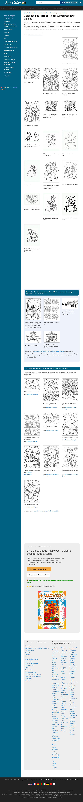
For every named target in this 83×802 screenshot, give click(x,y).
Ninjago (63, 716)
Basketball (55, 675)
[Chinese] (51, 784)
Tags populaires (33, 779)
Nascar (63, 711)
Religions (28, 681)
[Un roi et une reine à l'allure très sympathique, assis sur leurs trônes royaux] (51, 111)
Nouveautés (22, 8)
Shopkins (72, 677)
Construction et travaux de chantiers (55, 701)
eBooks (68, 8)
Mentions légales (50, 779)
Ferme (54, 763)
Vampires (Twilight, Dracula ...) (73, 721)
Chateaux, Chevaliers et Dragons (55, 691)
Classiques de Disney (31, 659)
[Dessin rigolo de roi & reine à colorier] (51, 214)
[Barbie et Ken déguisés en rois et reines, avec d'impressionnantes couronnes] (32, 245)
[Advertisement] (40, 50)
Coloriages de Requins (71, 439)
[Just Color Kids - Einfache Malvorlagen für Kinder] (47, 784)
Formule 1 (64, 648)
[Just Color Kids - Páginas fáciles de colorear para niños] (38, 784)
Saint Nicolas (73, 669)
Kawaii (63, 673)
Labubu (63, 679)
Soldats (72, 692)
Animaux (27, 652)
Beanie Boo (55, 677)
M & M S (63, 692)
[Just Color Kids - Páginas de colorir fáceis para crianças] (41, 784)
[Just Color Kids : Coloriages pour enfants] (15, 2)
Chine (53, 695)
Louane (63, 690)
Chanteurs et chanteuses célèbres (55, 685)
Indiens (63, 665)
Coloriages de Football (52, 430)
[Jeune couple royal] (32, 79)
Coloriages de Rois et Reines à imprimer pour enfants (52, 13)
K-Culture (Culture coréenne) (33, 674)
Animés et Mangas (30, 672)
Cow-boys (55, 710)
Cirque (54, 697)
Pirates (63, 720)
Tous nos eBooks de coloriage (38, 575)
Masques (63, 697)
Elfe (53, 743)
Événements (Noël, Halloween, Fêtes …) (37, 648)
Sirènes (72, 690)
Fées (53, 761)
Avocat (54, 672)
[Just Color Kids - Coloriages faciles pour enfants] (34, 784)
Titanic (71, 709)
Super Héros (29, 670)
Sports (71, 696)
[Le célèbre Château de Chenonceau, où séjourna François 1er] (70, 308)
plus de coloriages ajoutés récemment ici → (46, 511)
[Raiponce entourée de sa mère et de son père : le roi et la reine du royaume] (51, 182)
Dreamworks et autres (31, 663)
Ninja (62, 713)
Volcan (72, 730)
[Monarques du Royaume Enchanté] (70, 90)
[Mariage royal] (32, 181)
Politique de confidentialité (72, 779)
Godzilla (63, 658)
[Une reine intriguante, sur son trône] (70, 150)
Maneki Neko (64, 694)
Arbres (54, 662)
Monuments (64, 709)
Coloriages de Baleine (51, 407)
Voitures (72, 728)
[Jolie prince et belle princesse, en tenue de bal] (51, 150)
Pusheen (72, 652)
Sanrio (71, 673)
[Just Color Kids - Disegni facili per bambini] (44, 784)
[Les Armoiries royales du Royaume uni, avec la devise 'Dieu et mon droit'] (52, 342)
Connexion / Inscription (70, 2)
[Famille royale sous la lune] (70, 59)
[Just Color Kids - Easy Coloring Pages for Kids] (30, 784)
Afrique (54, 656)
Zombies (72, 734)
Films (26, 667)
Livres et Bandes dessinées (33, 676)
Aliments (54, 658)
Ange (53, 660)
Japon (62, 671)
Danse (54, 716)
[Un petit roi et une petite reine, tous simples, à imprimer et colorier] (32, 141)
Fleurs (54, 765)
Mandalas (28, 646)
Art (26, 657)
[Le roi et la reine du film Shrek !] (70, 181)
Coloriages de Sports (32, 394)
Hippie (63, 660)
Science (72, 675)
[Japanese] (54, 784)
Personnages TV (30, 665)
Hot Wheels (64, 662)
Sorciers (72, 694)
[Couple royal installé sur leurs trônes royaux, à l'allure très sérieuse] (70, 111)
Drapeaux (55, 732)
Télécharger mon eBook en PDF (39, 569)
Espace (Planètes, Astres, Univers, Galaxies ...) (55, 751)
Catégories (12, 8)
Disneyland (55, 730)
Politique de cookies (60, 779)
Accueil (4, 8)
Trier (25, 34)
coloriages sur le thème (49, 351)
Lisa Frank (64, 688)
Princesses (73, 650)
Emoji (53, 745)
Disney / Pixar (29, 661)
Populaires (31, 8)
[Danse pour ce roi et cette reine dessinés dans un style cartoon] (32, 204)
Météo (62, 699)
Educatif (27, 654)
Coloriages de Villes (32, 441)
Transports (73, 713)
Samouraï (72, 671)
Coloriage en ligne (58, 8)
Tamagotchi (73, 707)
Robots (72, 662)
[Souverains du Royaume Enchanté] (51, 90)
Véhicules (72, 726)
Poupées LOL (74, 648)
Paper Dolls (64, 718)
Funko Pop (64, 650)
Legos (62, 682)
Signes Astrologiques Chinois (74, 681)
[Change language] (80, 2)
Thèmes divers (33, 13)
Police (62, 728)
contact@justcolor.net (57, 795)
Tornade (72, 711)
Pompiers (63, 731)
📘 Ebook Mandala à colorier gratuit (9, 88)
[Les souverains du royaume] (32, 122)
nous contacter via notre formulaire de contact (32, 795)
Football (54, 767)
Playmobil (64, 726)
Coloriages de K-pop (32, 507)
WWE (71, 732)
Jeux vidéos (28, 678)
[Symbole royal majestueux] (33, 342)
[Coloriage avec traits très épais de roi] (70, 214)
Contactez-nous (41, 779)
